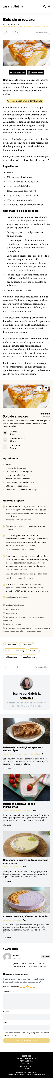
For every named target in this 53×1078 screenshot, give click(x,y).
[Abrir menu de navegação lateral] (49, 6)
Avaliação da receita (11, 987)
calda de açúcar (11, 657)
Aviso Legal (26, 1064)
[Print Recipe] (39, 388)
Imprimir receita (36, 72)
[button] (45, 388)
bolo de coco (26, 645)
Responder (45, 957)
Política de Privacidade (27, 1058)
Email (5, 1022)
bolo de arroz (10, 645)
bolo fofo (33, 651)
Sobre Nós (26, 1056)
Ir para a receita (18, 72)
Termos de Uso (26, 1061)
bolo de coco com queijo (15, 651)
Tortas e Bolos (40, 26)
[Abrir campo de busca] (44, 6)
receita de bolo (29, 657)
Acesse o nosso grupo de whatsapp (25, 100)
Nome (6, 1012)
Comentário (8, 992)
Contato (26, 1069)
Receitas (28, 26)
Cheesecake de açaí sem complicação (25, 916)
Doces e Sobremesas (13, 26)
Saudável (35, 754)
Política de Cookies (26, 1066)
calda (5, 345)
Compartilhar (42, 32)
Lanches (26, 754)
